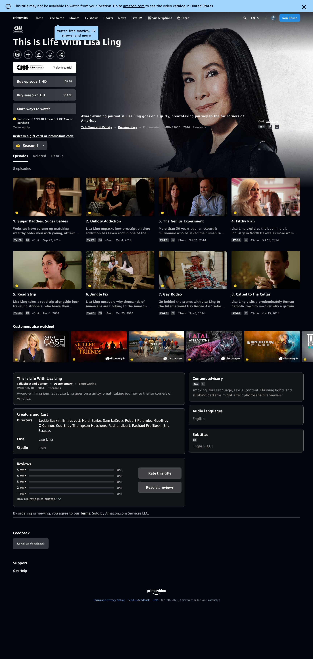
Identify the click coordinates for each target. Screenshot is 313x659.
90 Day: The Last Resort (157, 346)
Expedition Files (272, 346)
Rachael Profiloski (147, 425)
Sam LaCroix (113, 420)
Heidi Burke (91, 420)
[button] (39, 498)
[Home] (20, 17)
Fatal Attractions (214, 346)
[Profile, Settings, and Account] (273, 18)
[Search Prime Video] (245, 18)
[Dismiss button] (304, 7)
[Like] (39, 54)
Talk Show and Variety (96, 127)
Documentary (127, 127)
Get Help (20, 571)
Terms (85, 513)
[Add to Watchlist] (28, 54)
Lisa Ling (272, 121)
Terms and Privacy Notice (109, 599)
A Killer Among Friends (99, 346)
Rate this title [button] (159, 473)
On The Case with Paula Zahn (41, 346)
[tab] (20, 156)
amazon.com (134, 6)
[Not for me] (50, 54)
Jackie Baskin (49, 420)
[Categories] (266, 18)
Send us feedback (139, 599)
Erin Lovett (71, 420)
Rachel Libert (119, 425)
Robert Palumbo (138, 420)
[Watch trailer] (17, 54)
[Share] (61, 54)
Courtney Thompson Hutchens (81, 425)
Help (155, 599)
